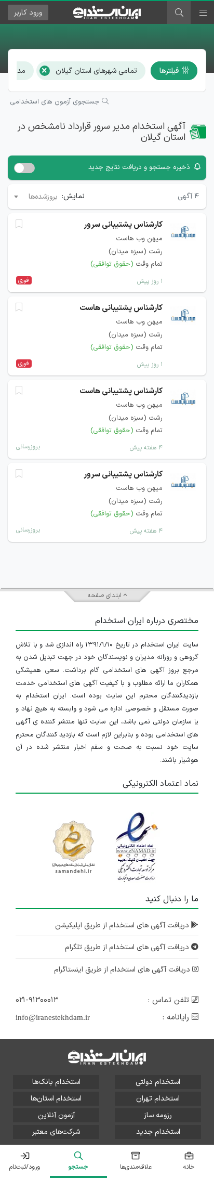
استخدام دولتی (158, 1082)
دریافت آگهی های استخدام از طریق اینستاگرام (123, 969)
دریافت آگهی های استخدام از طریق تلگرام (128, 947)
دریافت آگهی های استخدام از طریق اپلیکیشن (123, 925)
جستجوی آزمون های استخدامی (56, 102)
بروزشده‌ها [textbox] (43, 196)
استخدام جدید (158, 1132)
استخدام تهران (158, 1098)
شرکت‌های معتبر (56, 1132)
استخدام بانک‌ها (56, 1082)
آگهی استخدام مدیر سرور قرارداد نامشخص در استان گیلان (101, 132)
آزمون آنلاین (56, 1115)
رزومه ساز (158, 1115)
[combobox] (35, 196)
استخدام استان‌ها (56, 1098)
